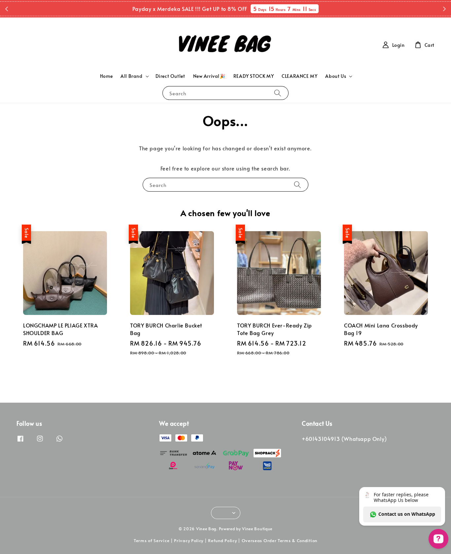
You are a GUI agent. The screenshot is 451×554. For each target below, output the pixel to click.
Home (106, 76)
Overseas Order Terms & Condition (279, 540)
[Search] (277, 92)
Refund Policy (222, 540)
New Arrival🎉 (209, 76)
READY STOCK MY (253, 76)
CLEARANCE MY (299, 76)
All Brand (131, 76)
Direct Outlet (170, 76)
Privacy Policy (188, 540)
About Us (335, 76)
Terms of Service (151, 540)
